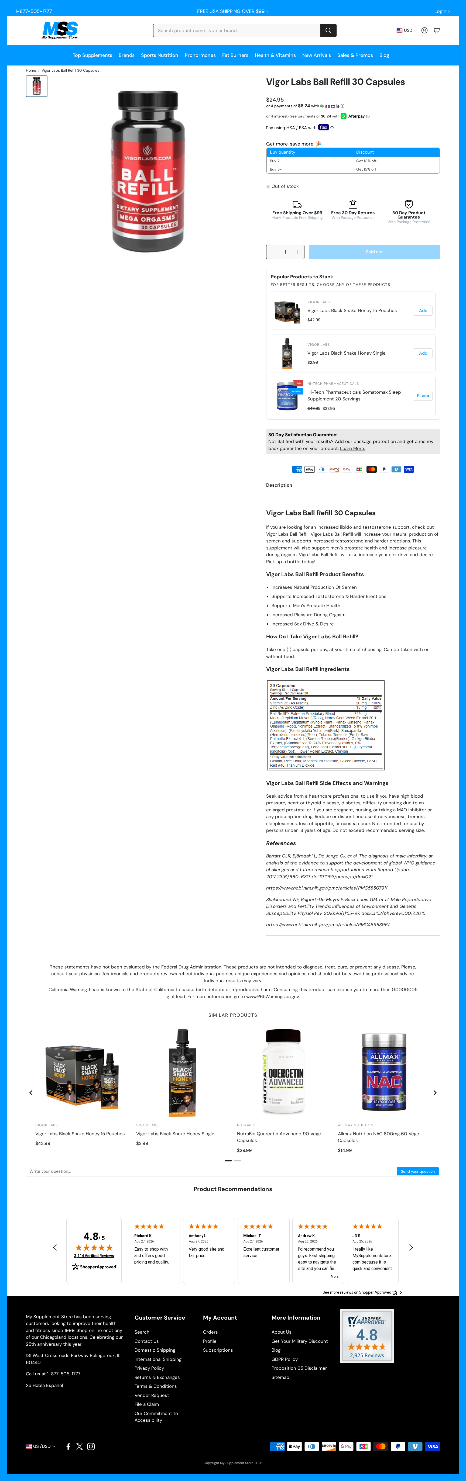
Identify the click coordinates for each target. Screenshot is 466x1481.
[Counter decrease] (273, 252)
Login (440, 11)
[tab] (228, 1160)
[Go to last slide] (31, 1092)
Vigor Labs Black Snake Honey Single (346, 353)
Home (31, 70)
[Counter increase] (298, 252)
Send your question (418, 1171)
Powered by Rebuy (353, 416)
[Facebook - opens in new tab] (68, 1446)
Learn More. (352, 448)
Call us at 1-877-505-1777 (53, 1374)
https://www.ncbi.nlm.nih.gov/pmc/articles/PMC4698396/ (328, 925)
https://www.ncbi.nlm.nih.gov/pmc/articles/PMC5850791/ (327, 888)
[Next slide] (434, 1092)
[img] (94, 1247)
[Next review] (411, 1247)
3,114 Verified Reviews (94, 1255)
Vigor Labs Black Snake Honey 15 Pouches (352, 310)
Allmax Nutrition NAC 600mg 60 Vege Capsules (378, 1137)
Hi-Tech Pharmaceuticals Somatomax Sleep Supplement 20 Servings (354, 395)
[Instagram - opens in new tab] (91, 1446)
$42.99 (313, 320)
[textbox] (212, 1171)
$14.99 (345, 1150)
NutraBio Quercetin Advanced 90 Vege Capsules (279, 1137)
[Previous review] (55, 1247)
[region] (353, 353)
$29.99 (244, 1150)
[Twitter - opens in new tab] (79, 1446)
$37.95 (329, 408)
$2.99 (312, 362)
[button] (244, 30)
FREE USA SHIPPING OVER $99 (231, 11)
